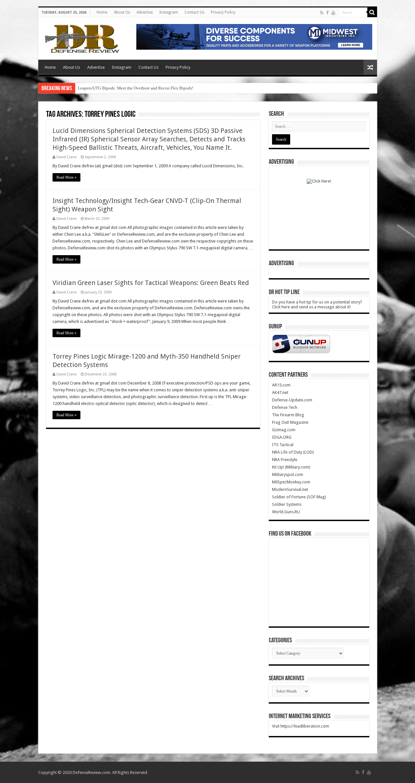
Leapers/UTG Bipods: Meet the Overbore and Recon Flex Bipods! (135, 88)
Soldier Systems (287, 504)
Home (102, 12)
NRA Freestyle (284, 459)
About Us (122, 12)
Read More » (66, 177)
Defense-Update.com (292, 399)
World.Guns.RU (286, 511)
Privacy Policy (223, 12)
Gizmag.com (283, 429)
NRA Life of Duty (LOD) (293, 452)
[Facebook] (327, 13)
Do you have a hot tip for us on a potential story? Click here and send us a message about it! (317, 304)
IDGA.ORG (281, 437)
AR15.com (281, 385)
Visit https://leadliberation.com (300, 726)
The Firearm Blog (288, 414)
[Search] (372, 12)
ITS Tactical (282, 444)
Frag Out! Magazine (290, 422)
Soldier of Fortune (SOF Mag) (299, 496)
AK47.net (280, 392)
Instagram (168, 12)
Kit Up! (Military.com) (291, 467)
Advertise (144, 12)
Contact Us (194, 12)
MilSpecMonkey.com (291, 482)
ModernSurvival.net (290, 489)
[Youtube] (333, 13)
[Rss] (321, 13)
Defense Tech (284, 407)
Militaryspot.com (287, 474)
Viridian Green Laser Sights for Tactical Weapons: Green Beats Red (151, 283)
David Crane (66, 157)
